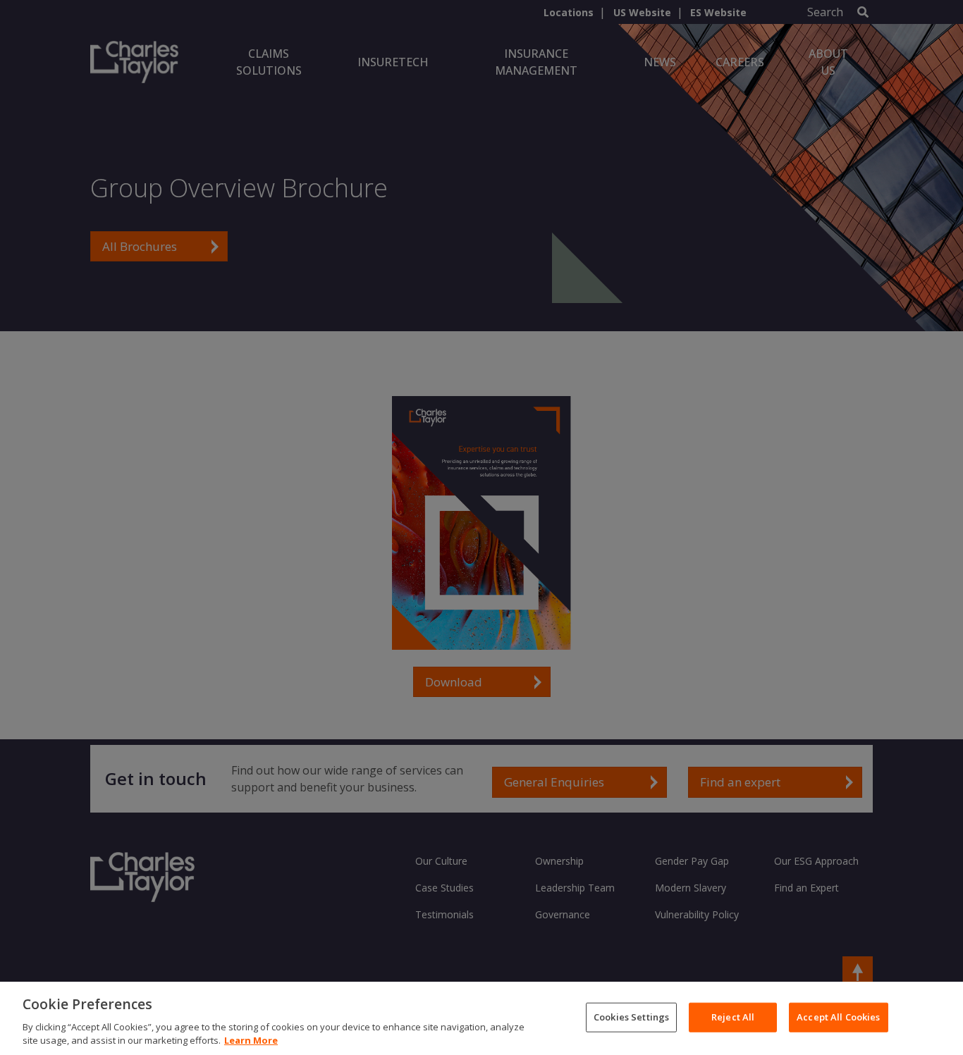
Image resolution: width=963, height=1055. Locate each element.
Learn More (251, 1040)
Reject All (732, 1017)
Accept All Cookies (838, 1017)
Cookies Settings (631, 1017)
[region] (481, 1018)
